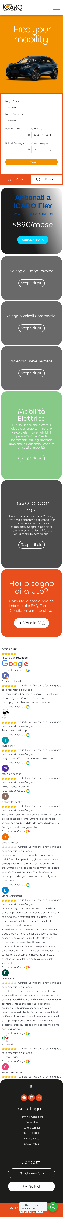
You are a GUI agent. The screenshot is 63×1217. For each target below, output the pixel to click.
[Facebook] (24, 1097)
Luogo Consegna (14, 114)
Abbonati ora (33, 239)
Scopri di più (31, 282)
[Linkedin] (31, 1097)
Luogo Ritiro (12, 101)
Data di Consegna (15, 143)
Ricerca (31, 161)
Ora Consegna (39, 143)
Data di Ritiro (12, 128)
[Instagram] (39, 1097)
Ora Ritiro (36, 128)
